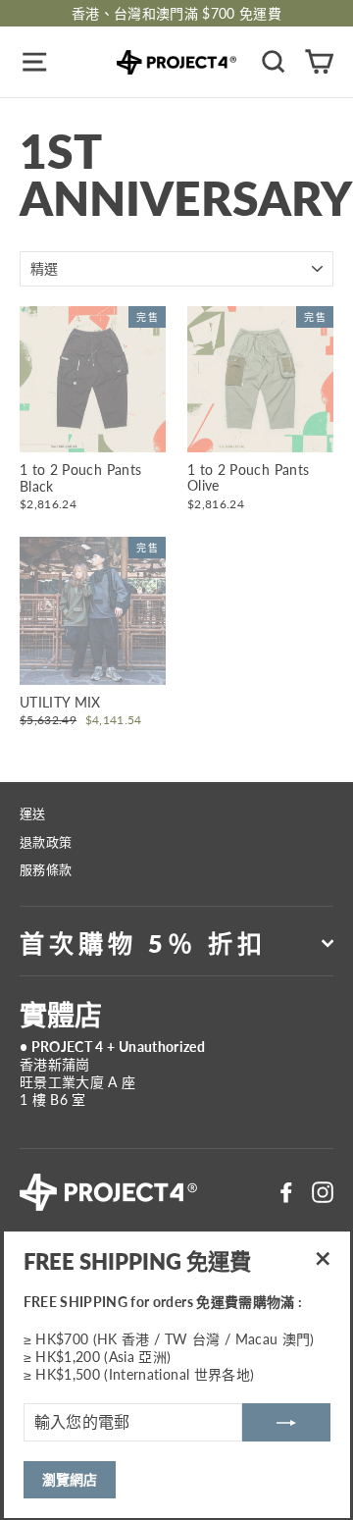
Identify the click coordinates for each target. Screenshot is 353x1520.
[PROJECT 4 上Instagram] (322, 1192)
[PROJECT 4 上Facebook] (286, 1192)
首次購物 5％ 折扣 (143, 943)
